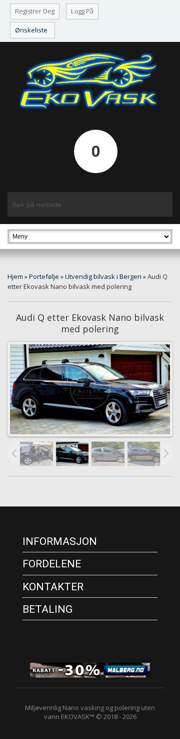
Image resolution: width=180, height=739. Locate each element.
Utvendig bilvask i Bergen (103, 276)
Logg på (82, 10)
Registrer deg (34, 10)
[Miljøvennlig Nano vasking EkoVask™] (90, 81)
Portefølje (44, 276)
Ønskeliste (31, 29)
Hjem (15, 276)
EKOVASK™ (77, 716)
